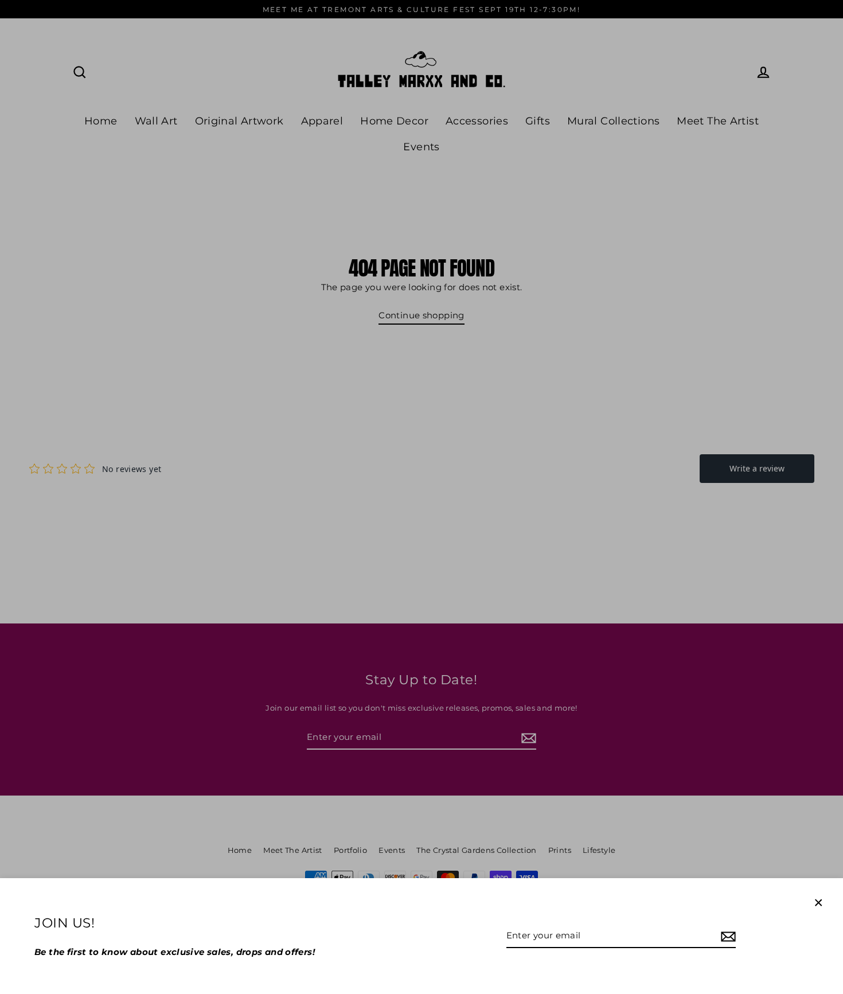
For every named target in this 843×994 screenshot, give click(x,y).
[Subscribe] (726, 936)
